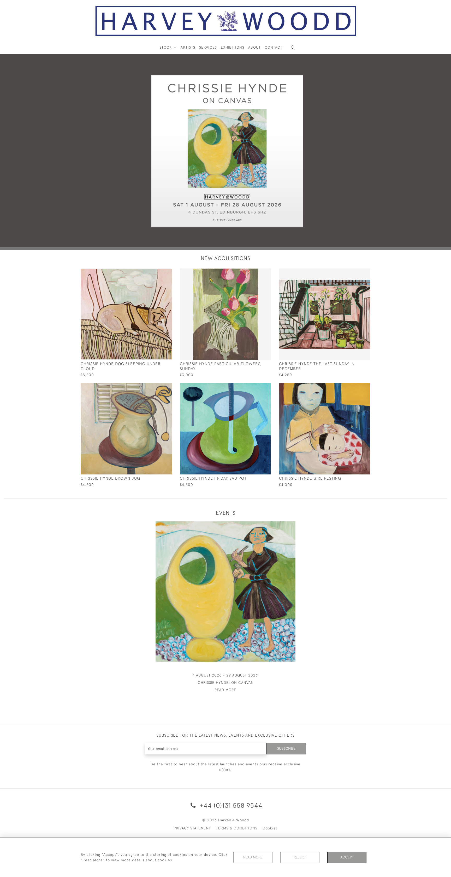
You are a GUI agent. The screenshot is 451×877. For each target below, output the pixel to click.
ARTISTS (188, 47)
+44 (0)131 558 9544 (230, 805)
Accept (347, 857)
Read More (253, 857)
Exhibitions (232, 47)
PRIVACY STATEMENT (192, 828)
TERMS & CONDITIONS (236, 828)
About (254, 47)
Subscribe (286, 748)
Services (208, 47)
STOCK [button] (166, 47)
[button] (292, 47)
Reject (300, 857)
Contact (273, 47)
